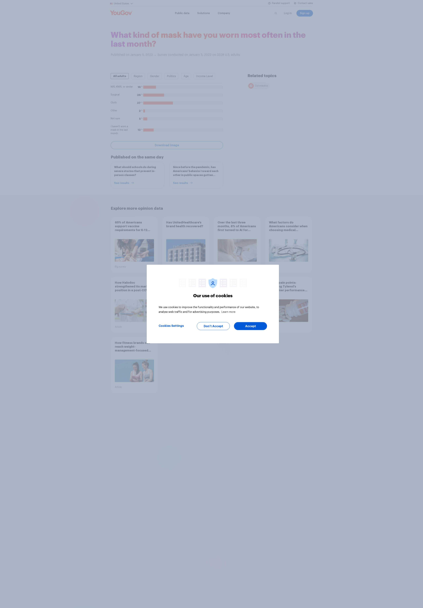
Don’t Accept (213, 326)
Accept (250, 326)
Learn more (228, 312)
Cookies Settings (171, 325)
